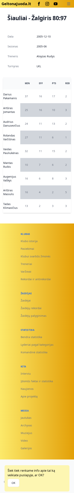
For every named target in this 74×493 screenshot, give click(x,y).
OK (13, 483)
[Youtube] (55, 4)
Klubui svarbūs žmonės (35, 256)
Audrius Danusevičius (11, 123)
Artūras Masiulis (8, 192)
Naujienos (27, 389)
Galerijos (26, 448)
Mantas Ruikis (8, 164)
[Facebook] (39, 4)
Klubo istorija (29, 241)
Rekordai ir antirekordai (36, 279)
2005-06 (42, 46)
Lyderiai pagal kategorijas (37, 344)
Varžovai (26, 271)
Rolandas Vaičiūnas (9, 137)
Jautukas (26, 418)
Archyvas (26, 425)
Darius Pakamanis (10, 96)
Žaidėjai (26, 300)
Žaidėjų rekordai (31, 308)
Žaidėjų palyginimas (33, 315)
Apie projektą (29, 396)
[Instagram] (47, 4)
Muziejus (26, 433)
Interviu (26, 373)
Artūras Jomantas (9, 110)
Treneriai (26, 264)
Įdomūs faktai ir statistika (37, 381)
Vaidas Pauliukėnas (11, 151)
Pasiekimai (27, 248)
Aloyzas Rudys (46, 56)
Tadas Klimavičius (10, 206)
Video (24, 440)
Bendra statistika (31, 337)
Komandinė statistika (34, 352)
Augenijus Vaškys (9, 178)
